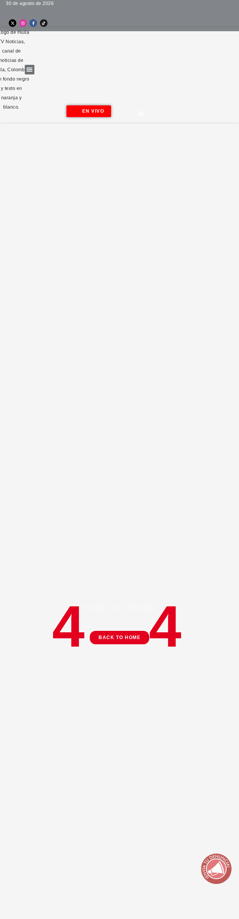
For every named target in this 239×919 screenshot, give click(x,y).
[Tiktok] (44, 23)
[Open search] (141, 113)
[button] (29, 69)
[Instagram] (23, 23)
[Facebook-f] (33, 23)
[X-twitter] (12, 23)
